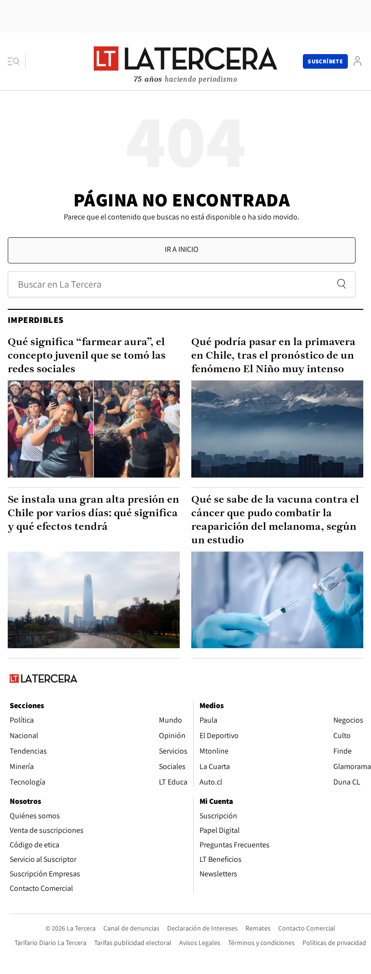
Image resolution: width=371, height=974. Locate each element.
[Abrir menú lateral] (17, 61)
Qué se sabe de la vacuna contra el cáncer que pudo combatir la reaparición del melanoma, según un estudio (275, 520)
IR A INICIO (182, 249)
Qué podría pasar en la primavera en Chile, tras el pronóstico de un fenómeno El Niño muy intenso (273, 356)
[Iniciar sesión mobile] (357, 61)
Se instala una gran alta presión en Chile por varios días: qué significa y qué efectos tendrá (93, 513)
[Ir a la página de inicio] (185, 61)
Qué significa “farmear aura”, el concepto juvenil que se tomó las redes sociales (87, 356)
